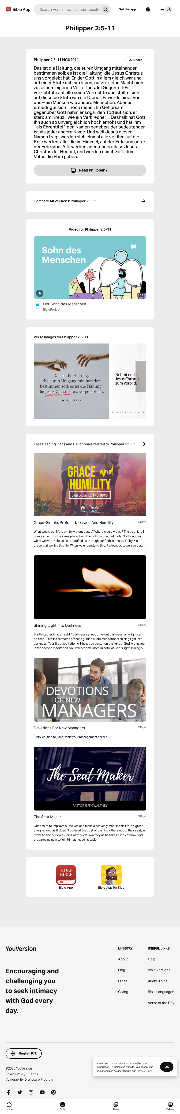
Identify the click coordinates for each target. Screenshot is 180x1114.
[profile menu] (165, 9)
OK (167, 1067)
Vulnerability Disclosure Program (29, 1079)
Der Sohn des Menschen (69, 303)
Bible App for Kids (111, 887)
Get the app (127, 9)
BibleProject (51, 309)
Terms (33, 1074)
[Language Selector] (148, 9)
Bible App (66, 887)
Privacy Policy (15, 1074)
